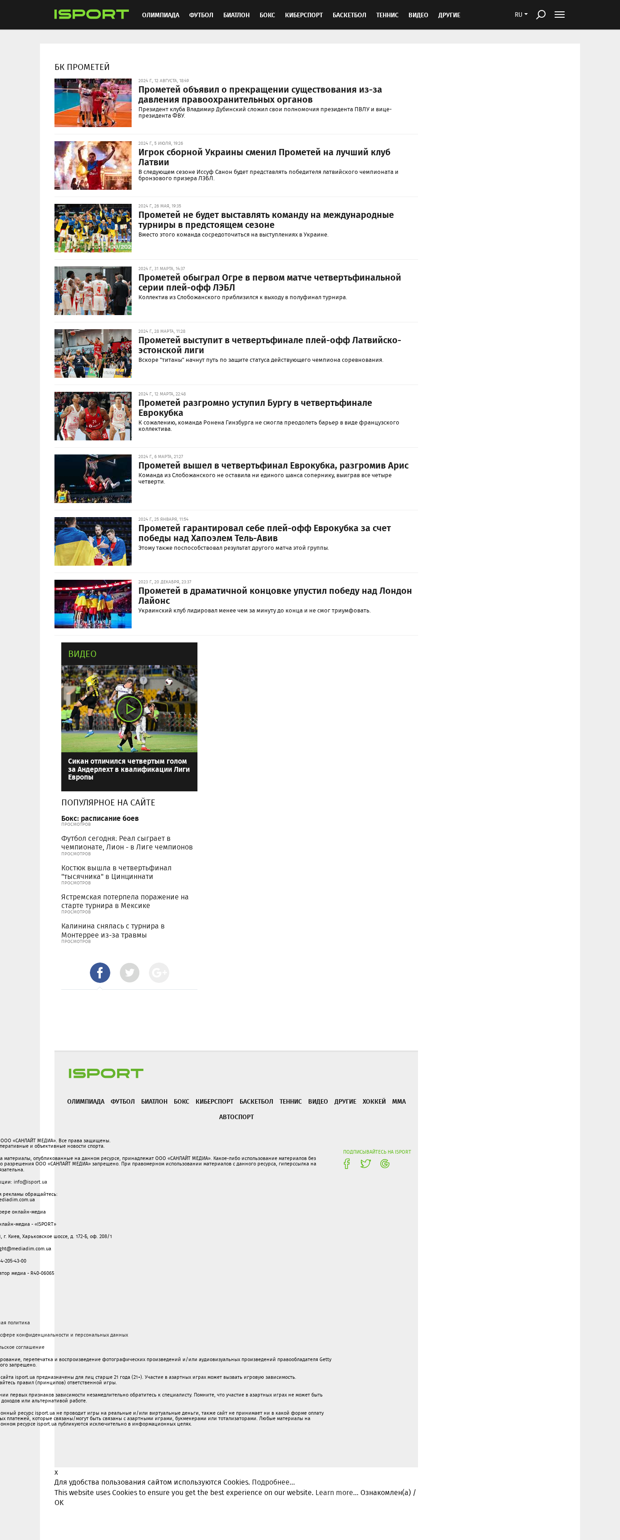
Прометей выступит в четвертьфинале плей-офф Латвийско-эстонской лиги (269, 344)
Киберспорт (304, 15)
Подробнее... (273, 1482)
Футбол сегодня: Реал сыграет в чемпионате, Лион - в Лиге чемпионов (127, 842)
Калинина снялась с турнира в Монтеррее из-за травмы (113, 930)
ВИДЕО (418, 15)
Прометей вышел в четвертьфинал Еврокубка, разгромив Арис (273, 465)
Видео (82, 653)
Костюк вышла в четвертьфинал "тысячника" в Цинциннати (116, 872)
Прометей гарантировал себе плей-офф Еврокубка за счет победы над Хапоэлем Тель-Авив (264, 532)
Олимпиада (160, 15)
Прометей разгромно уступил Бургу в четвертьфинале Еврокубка (255, 407)
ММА (399, 1101)
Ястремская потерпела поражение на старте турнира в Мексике (125, 901)
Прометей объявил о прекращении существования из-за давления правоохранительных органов (260, 94)
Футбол (201, 15)
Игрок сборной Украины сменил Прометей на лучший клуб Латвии (264, 156)
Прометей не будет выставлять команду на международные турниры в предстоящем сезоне (266, 219)
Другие (449, 15)
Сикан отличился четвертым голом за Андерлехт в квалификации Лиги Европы (129, 768)
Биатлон (236, 15)
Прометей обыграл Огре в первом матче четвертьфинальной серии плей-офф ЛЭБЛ (269, 282)
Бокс (267, 15)
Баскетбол (349, 15)
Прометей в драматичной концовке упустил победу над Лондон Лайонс (275, 595)
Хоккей (374, 1101)
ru (518, 14)
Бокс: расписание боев (100, 818)
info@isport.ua (30, 1181)
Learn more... (337, 1492)
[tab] (100, 972)
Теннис (387, 15)
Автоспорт (236, 1116)
